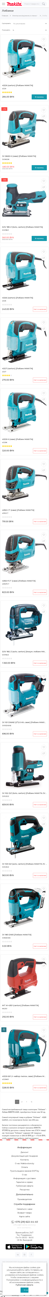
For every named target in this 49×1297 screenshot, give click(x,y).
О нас (24, 1175)
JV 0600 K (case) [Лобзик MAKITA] (19, 156)
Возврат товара (24, 1213)
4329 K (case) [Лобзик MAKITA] (17, 439)
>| (31, 1102)
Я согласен (26, 1290)
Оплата (24, 1167)
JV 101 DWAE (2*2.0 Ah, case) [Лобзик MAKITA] (25, 722)
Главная (5, 16)
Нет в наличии (40, 309)
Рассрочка (24, 1190)
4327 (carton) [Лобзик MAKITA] (17, 368)
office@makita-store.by (24, 1225)
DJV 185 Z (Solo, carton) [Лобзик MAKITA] (22, 227)
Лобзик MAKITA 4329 (10, 1112)
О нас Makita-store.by (24, 1163)
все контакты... (24, 1227)
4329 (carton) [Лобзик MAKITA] (17, 85)
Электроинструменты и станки (24, 16)
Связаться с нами (24, 1209)
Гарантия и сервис (24, 1182)
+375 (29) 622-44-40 (26, 1222)
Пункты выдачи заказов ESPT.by (24, 1171)
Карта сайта (24, 1216)
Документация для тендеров (24, 1156)
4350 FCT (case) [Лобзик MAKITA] (19, 581)
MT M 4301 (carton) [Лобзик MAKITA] (20, 1005)
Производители (24, 1199)
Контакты (24, 1160)
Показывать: (6, 30)
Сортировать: (6, 23)
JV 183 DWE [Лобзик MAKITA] (16, 934)
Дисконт (24, 1152)
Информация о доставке (24, 1178)
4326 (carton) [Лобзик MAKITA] (17, 298)
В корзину (39, 97)
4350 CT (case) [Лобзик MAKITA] (18, 510)
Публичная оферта (24, 1186)
